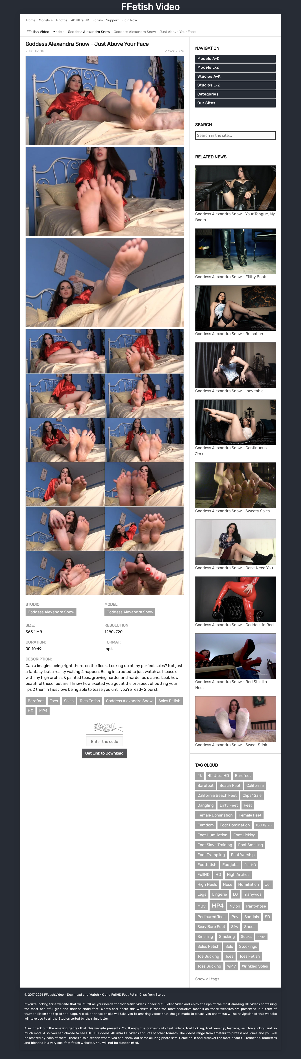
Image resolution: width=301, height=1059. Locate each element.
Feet (248, 805)
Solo (229, 946)
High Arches (238, 874)
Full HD (250, 865)
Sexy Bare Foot (211, 926)
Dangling (205, 805)
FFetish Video (150, 6)
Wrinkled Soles (255, 966)
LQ (235, 894)
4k (199, 775)
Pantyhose (256, 906)
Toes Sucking (209, 966)
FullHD (203, 874)
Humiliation (248, 884)
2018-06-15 (35, 51)
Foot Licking (244, 835)
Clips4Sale (252, 795)
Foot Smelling (250, 844)
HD (30, 710)
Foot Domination (235, 825)
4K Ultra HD (218, 775)
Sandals (251, 916)
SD (267, 916)
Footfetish (206, 864)
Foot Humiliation (212, 835)
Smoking (227, 936)
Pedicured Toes (211, 916)
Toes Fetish (90, 700)
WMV (231, 966)
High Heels (207, 884)
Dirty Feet (229, 805)
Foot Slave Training (214, 844)
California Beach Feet (217, 795)
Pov (234, 916)
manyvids (253, 894)
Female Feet (250, 815)
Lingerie (219, 894)
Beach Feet (229, 785)
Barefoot (36, 700)
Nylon (235, 906)
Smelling (205, 936)
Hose (227, 884)
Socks (246, 936)
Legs (201, 894)
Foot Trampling (211, 854)
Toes (54, 700)
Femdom (205, 825)
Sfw (234, 926)
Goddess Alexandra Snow (51, 612)
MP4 (43, 710)
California (255, 785)
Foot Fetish (264, 825)
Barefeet (243, 775)
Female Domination (215, 815)
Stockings (248, 946)
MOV (201, 906)
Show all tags (207, 979)
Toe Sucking (208, 956)
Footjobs (230, 864)
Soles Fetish (169, 700)
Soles (69, 700)
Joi (267, 884)
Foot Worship (243, 854)
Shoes (249, 926)
